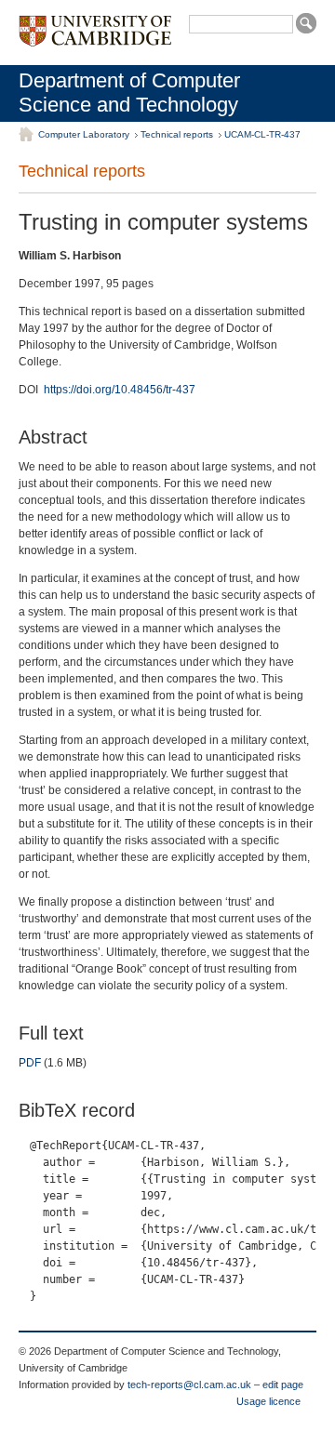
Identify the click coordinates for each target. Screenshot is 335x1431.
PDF (30, 1062)
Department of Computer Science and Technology (129, 92)
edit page (282, 1384)
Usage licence (268, 1401)
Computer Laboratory (83, 134)
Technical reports (177, 134)
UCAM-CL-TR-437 (262, 134)
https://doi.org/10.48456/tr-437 (119, 389)
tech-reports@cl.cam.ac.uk (189, 1384)
